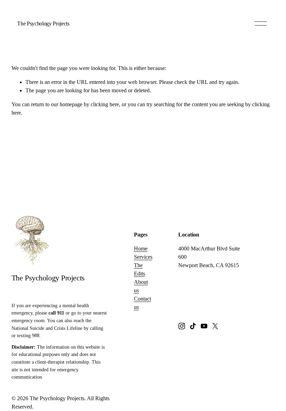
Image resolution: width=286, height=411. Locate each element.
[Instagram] (181, 326)
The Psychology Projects (43, 23)
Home (141, 248)
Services (143, 257)
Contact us (142, 303)
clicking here (105, 104)
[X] (215, 326)
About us (141, 286)
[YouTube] (204, 326)
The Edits (139, 269)
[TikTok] (192, 326)
